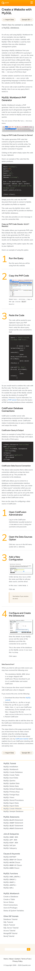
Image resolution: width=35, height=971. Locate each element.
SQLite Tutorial (9, 925)
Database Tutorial (10, 919)
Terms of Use (26, 959)
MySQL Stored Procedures (13, 800)
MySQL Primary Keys (11, 792)
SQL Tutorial (8, 922)
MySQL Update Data (11, 783)
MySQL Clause (12, 860)
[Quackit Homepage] (5, 3)
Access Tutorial (9, 931)
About (11, 959)
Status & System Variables (13, 911)
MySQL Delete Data (11, 786)
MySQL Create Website (12, 809)
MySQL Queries (9, 781)
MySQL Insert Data (10, 778)
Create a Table (9, 899)
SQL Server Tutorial (10, 928)
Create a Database (10, 897)
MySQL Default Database (13, 789)
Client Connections (10, 905)
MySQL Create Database (13, 772)
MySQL (10, 837)
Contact (17, 959)
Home (6, 959)
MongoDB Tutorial (10, 933)
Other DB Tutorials (10, 916)
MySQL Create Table (11, 775)
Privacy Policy (18, 961)
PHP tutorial (12, 400)
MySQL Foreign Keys (11, 795)
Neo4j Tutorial (8, 936)
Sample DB (26, 20)
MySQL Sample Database (13, 811)
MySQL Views (8, 797)
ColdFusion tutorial (21, 739)
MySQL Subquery (10, 848)
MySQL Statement (13, 820)
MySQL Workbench (10, 769)
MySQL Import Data (11, 806)
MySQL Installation (10, 767)
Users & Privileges (10, 908)
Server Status (8, 902)
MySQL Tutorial (9, 763)
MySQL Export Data (11, 803)
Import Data (9, 20)
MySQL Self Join (9, 845)
